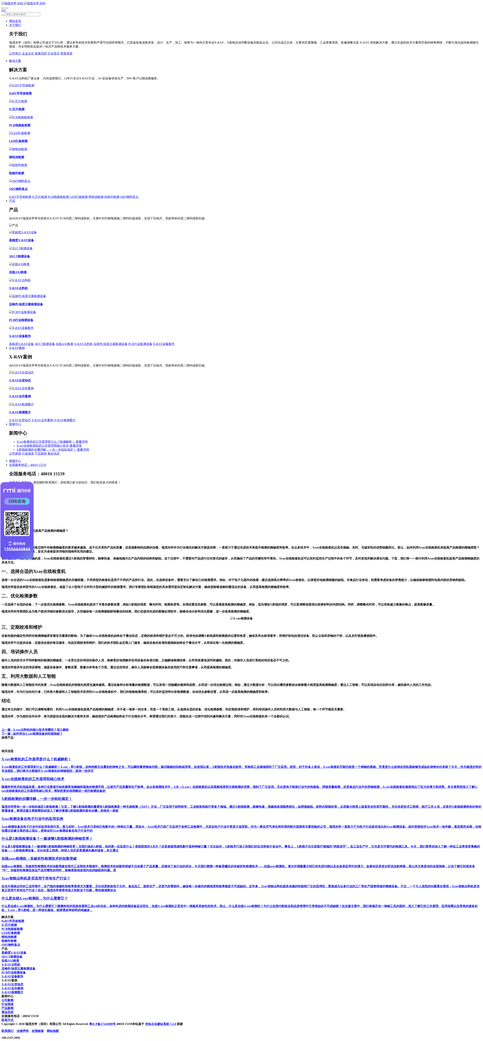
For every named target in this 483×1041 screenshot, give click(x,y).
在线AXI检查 (64, 344)
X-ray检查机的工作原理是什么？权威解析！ (46, 441)
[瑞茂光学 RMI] (23, 3)
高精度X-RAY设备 (21, 344)
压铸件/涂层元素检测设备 (111, 344)
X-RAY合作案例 (42, 420)
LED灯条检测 (79, 196)
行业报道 (28, 453)
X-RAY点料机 (83, 344)
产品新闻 (41, 453)
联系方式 (8, 1020)
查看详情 (82, 441)
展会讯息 (54, 453)
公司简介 (15, 53)
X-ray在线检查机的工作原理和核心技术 (43, 445)
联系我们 (8, 1031)
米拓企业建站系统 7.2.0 (160, 1024)
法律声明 (23, 1031)
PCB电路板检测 (58, 196)
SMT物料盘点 (129, 196)
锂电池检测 (96, 196)
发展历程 (41, 53)
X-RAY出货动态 (20, 420)
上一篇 (35, 729)
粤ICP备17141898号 (102, 1024)
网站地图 (53, 1031)
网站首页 (15, 21)
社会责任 (54, 53)
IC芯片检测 (39, 196)
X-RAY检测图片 (65, 420)
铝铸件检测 (111, 196)
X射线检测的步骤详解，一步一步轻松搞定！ (47, 449)
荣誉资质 (66, 53)
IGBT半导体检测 (20, 196)
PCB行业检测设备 (140, 344)
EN (4, 10)
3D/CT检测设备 (45, 344)
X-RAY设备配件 (164, 344)
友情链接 (38, 1031)
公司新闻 (15, 453)
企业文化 (28, 53)
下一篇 (32, 733)
